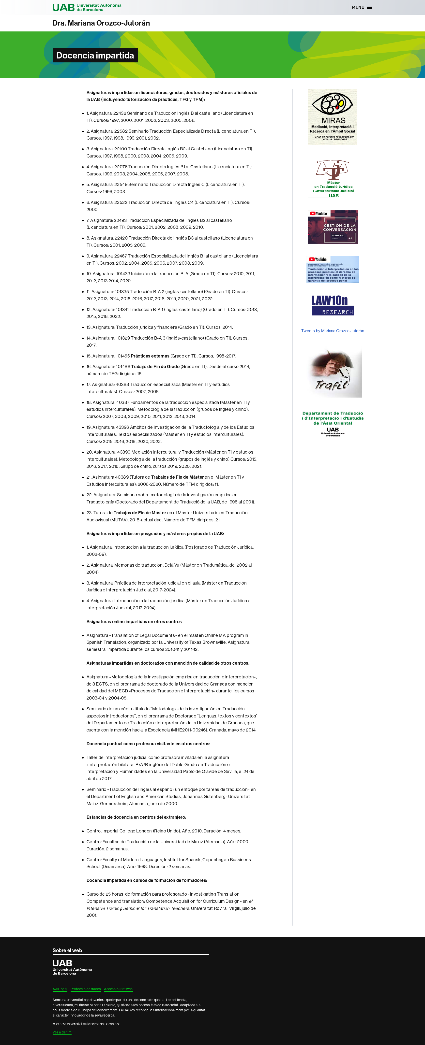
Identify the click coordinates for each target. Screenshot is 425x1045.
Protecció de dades (86, 989)
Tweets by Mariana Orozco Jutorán (332, 330)
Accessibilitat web (118, 989)
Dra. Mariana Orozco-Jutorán (101, 23)
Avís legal (60, 989)
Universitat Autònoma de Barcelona (87, 7)
